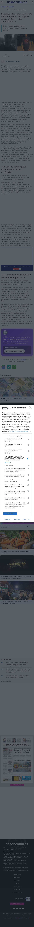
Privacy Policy (26, 519)
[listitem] (17, 436)
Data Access (17, 519)
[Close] (30, 407)
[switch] (28, 439)
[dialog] (17, 463)
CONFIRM (10, 513)
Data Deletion (8, 519)
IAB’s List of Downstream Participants (19, 431)
